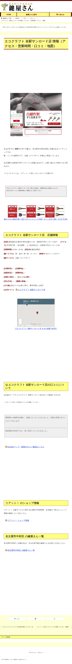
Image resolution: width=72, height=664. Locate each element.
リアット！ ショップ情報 (18, 520)
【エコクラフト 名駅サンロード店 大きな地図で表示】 (36, 329)
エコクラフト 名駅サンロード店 (31, 290)
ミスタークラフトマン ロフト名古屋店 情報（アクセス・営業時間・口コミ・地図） (19, 627)
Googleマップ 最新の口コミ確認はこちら (25, 447)
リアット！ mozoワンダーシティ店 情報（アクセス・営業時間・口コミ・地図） (54, 627)
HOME (8, 14)
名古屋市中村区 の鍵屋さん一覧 (21, 550)
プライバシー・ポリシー (36, 652)
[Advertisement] (36, 72)
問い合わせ (60, 14)
